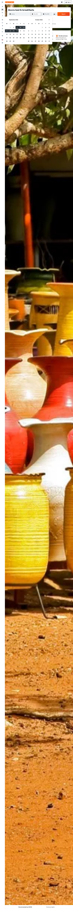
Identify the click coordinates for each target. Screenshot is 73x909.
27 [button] (35, 41)
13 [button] (35, 34)
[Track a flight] (2, 31)
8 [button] (10, 31)
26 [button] (24, 37)
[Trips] (2, 35)
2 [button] (13, 27)
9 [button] (13, 31)
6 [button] (35, 31)
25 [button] (20, 37)
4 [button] (20, 27)
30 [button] (13, 41)
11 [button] (20, 31)
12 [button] (23, 31)
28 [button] (6, 41)
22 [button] (10, 37)
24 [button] (17, 37)
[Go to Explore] (2, 28)
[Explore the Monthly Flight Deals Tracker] (2, 25)
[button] (2, 2)
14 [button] (6, 34)
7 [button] (6, 31)
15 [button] (10, 34)
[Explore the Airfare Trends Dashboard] (2, 22)
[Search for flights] (2, 6)
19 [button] (23, 34)
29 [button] (10, 41)
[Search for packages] (2, 15)
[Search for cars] (2, 12)
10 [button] (17, 31)
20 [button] (35, 37)
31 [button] (49, 41)
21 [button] (6, 37)
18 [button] (20, 34)
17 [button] (17, 34)
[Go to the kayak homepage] (9, 2)
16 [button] (13, 34)
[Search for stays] (2, 9)
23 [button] (13, 37)
